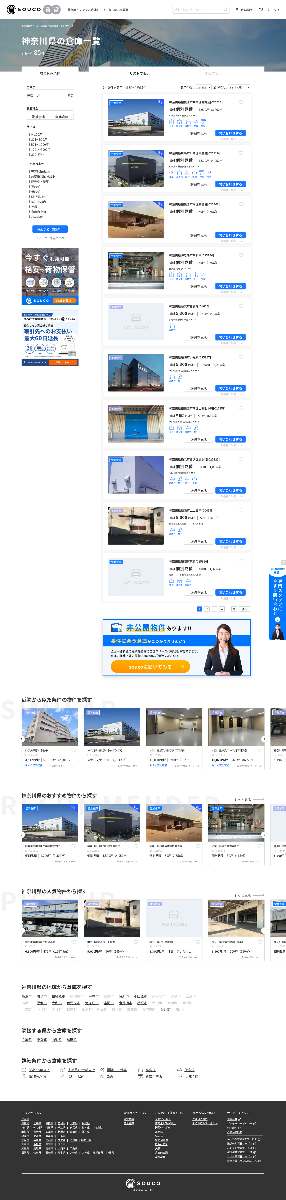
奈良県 (73, 1140)
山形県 (73, 1123)
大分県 (73, 1152)
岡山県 (73, 1148)
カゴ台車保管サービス (239, 1156)
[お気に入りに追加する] (241, 102)
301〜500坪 (39, 139)
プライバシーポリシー (239, 1123)
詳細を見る (198, 133)
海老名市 (92, 1002)
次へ (244, 609)
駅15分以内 (38, 196)
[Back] (21, 739)
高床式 (35, 186)
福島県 (86, 1123)
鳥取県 (37, 1148)
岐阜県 (49, 1135)
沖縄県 (110, 1152)
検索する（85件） (50, 229)
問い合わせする (230, 133)
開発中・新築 (40, 181)
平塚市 (94, 996)
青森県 (25, 1123)
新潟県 (61, 1131)
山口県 (61, 1148)
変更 (70, 95)
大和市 (57, 1002)
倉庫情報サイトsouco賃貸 (34, 25)
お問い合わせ (234, 1132)
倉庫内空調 (38, 212)
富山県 (73, 1131)
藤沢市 (124, 996)
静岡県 (72, 1039)
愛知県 (37, 1135)
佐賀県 (37, 1152)
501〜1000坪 (40, 144)
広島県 (25, 1148)
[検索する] (225, 9)
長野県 (37, 1131)
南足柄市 (125, 1002)
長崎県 (49, 1152)
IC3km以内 (38, 202)
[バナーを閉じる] (283, 562)
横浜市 (27, 996)
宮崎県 (86, 1152)
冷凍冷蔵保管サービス (239, 1152)
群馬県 (73, 1127)
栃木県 (86, 1127)
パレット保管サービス (239, 1147)
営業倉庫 (61, 116)
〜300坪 (36, 134)
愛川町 (166, 1009)
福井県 (86, 1131)
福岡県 (25, 1152)
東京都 (42, 1039)
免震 (34, 207)
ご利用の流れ (199, 1119)
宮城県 (61, 1123)
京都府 (49, 1140)
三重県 (61, 1135)
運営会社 (232, 1119)
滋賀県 (61, 1140)
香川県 (37, 1144)
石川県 (49, 1131)
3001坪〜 (37, 154)
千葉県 (27, 1039)
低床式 (35, 191)
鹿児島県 (98, 1152)
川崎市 (42, 996)
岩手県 (37, 1123)
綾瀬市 (142, 1002)
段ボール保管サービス (239, 1143)
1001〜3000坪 (40, 149)
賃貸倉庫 (38, 116)
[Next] (264, 739)
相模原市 (58, 996)
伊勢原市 (73, 1002)
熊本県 (61, 1152)
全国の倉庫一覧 (55, 25)
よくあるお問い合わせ (205, 1123)
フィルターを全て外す (50, 238)
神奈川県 (37, 1127)
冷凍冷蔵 (37, 217)
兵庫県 (37, 1140)
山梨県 (57, 1039)
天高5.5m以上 (40, 171)
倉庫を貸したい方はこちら (242, 1160)
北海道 (25, 1119)
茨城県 (98, 1127)
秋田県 (49, 1123)
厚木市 (42, 1002)
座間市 (109, 1002)
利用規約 (232, 1127)
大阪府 (25, 1140)
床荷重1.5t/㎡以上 (43, 176)
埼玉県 (49, 1127)
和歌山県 (86, 1140)
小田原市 (140, 996)
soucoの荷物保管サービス (242, 1139)
